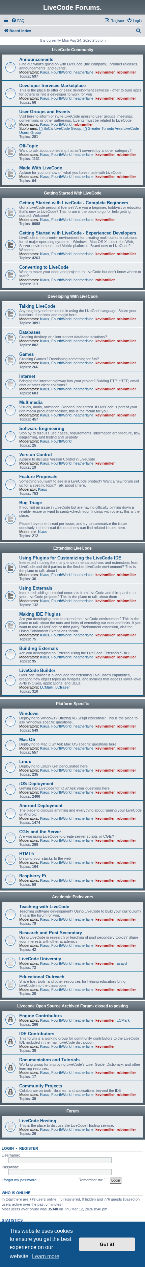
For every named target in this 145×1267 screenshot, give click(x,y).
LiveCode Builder (37, 670)
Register (28, 1148)
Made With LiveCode (40, 167)
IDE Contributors (36, 1033)
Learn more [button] (45, 1256)
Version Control (35, 454)
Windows (28, 713)
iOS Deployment (36, 783)
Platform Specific (72, 703)
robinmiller (126, 72)
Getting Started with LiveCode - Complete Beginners (73, 202)
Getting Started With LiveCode (73, 193)
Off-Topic (28, 145)
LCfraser (62, 687)
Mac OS (27, 739)
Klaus (44, 72)
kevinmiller (105, 72)
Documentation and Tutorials (49, 1059)
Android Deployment (40, 805)
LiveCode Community (72, 49)
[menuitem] (18, 21)
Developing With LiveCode (73, 296)
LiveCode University (40, 958)
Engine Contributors (40, 1015)
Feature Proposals (38, 476)
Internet (27, 376)
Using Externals (35, 588)
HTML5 (26, 853)
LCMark (46, 687)
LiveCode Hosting (37, 1120)
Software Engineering (41, 428)
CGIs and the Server (40, 831)
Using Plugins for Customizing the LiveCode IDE (70, 557)
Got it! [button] (107, 1244)
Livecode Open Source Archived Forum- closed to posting (72, 1006)
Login (8, 1148)
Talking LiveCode (37, 306)
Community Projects (40, 1085)
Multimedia (30, 402)
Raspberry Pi (32, 875)
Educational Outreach (41, 976)
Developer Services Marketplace (52, 85)
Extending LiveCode (72, 548)
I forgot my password (19, 1180)
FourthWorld (61, 72)
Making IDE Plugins (40, 614)
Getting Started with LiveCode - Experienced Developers (77, 233)
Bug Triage (30, 502)
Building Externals (38, 648)
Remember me (91, 1180)
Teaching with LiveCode (44, 906)
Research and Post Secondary (50, 932)
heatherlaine (83, 72)
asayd (122, 963)
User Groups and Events (44, 111)
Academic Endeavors (72, 897)
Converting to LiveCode (43, 267)
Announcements (36, 59)
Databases (29, 332)
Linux (25, 761)
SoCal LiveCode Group (62, 128)
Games (26, 354)
